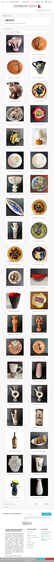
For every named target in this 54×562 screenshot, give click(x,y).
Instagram (30, 523)
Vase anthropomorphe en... (15, 334)
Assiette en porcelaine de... (15, 171)
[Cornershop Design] (27, 6)
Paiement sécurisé (31, 535)
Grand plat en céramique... (39, 241)
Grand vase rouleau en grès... (39, 427)
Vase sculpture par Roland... (15, 147)
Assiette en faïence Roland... (39, 311)
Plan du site (30, 547)
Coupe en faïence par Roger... (39, 451)
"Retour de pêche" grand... (39, 194)
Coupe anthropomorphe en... (15, 194)
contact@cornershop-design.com (46, 539)
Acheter (29, 533)
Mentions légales (31, 542)
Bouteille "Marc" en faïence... (39, 404)
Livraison (29, 540)
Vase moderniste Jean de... (14, 311)
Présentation (30, 532)
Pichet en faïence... (15, 241)
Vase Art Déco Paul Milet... (39, 474)
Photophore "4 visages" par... (39, 334)
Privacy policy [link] (27, 560)
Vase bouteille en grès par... (15, 451)
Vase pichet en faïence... (15, 497)
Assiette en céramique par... (39, 218)
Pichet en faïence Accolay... (39, 78)
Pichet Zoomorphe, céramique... (15, 101)
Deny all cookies (50, 559)
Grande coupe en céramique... (39, 287)
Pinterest (27, 523)
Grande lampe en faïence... (39, 147)
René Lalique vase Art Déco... (15, 474)
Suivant (47, 504)
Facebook (23, 523)
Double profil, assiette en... (39, 264)
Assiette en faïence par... (39, 124)
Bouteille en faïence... (15, 427)
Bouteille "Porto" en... (15, 404)
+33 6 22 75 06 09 (14, 2)
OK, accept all (41, 559)
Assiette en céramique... (39, 101)
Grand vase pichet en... (14, 381)
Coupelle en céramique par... (39, 54)
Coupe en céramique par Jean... (15, 218)
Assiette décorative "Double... (39, 358)
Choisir (33, 32)
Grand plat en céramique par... (15, 124)
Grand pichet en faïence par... (15, 54)
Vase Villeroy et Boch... (39, 381)
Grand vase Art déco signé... (39, 497)
